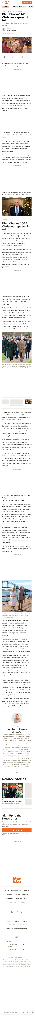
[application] (17, 45)
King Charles (18, 11)
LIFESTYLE (12, 748)
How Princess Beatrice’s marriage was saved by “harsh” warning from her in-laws (12, 676)
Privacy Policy (24, 708)
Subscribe (11, 770)
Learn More (26, 1012)
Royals (10, 11)
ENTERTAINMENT (21, 744)
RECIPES (25, 740)
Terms (25, 766)
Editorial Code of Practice (16, 774)
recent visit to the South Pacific (17, 496)
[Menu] (2, 2)
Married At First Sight (19, 6)
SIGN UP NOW (17, 705)
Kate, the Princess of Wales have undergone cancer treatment (16, 124)
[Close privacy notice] (31, 1012)
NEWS (18, 740)
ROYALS (31, 6)
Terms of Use (5, 710)
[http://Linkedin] (16, 647)
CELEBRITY (9, 740)
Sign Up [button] (26, 2)
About (9, 766)
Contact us (22, 770)
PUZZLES (22, 748)
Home (3, 11)
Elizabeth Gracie (11, 30)
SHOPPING (9, 744)
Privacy (17, 766)
